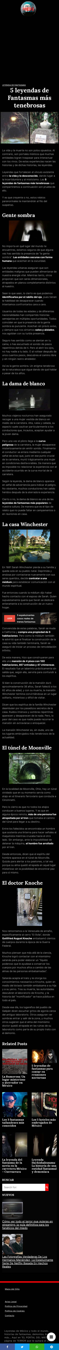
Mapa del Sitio (12, 1289)
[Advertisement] (29, 48)
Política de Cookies (15, 1311)
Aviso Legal (11, 1301)
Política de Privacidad (16, 1306)
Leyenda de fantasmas (14, 85)
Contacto (9, 1315)
